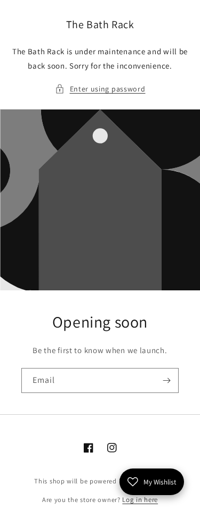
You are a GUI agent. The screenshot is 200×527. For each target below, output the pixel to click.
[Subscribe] (166, 380)
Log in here (140, 499)
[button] (100, 89)
